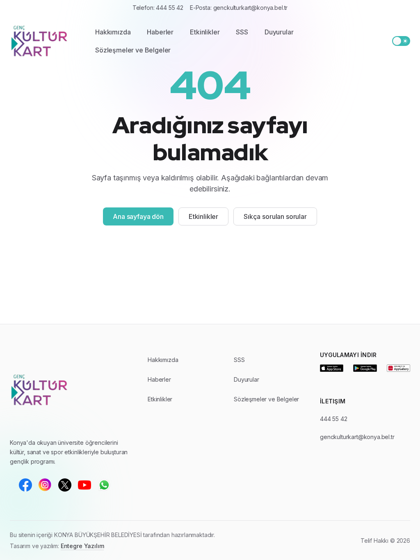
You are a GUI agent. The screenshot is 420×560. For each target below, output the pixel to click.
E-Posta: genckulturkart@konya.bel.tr (239, 7)
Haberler (160, 32)
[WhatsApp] (104, 485)
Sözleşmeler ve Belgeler (133, 50)
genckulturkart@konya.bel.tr (357, 436)
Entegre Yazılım (82, 545)
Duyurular (279, 32)
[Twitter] (65, 485)
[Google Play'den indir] (365, 368)
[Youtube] (84, 485)
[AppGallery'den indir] (398, 368)
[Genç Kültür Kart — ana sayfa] (44, 41)
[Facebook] (25, 485)
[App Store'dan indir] (331, 368)
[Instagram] (45, 485)
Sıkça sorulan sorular (275, 216)
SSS (242, 32)
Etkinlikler (204, 32)
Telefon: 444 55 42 (157, 7)
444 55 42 (333, 418)
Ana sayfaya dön (138, 216)
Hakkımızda (112, 32)
